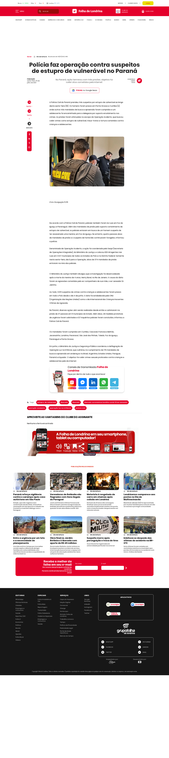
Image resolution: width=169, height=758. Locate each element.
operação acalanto (36, 408)
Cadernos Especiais (45, 616)
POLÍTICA (108, 20)
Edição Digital (65, 602)
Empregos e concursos (20, 609)
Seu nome (78, 563)
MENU (22, 11)
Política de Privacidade (68, 625)
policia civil (80, 408)
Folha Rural (20, 637)
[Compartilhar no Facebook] (29, 135)
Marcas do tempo (66, 636)
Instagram (88, 607)
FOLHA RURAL (142, 20)
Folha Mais (41, 604)
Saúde (18, 613)
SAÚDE (69, 20)
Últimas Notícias (22, 602)
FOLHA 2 (89, 20)
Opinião (18, 634)
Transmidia (42, 610)
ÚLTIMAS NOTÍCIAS (30, 20)
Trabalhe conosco (67, 619)
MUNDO (116, 20)
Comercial (64, 605)
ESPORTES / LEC (79, 20)
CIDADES (42, 20)
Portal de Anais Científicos (65, 632)
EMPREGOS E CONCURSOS (56, 20)
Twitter (86, 613)
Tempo (62, 622)
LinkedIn (87, 604)
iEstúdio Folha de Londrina (66, 615)
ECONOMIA (98, 20)
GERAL (124, 20)
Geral (29, 57)
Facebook (88, 610)
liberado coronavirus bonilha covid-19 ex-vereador (106, 402)
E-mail (103, 563)
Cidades (19, 605)
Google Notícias (87, 600)
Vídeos (18, 640)
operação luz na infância (60, 408)
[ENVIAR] (126, 568)
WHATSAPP (19, 20)
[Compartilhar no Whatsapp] (29, 147)
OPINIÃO (132, 20)
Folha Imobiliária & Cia (44, 600)
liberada (64, 402)
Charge (63, 608)
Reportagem (42, 607)
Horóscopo (64, 611)
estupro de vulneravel (46, 402)
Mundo (18, 628)
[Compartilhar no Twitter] (29, 143)
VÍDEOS (151, 20)
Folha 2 (18, 619)
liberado (76, 402)
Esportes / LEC (21, 616)
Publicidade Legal (66, 628)
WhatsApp (19, 599)
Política (18, 625)
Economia (19, 622)
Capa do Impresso (67, 599)
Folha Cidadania (44, 613)
